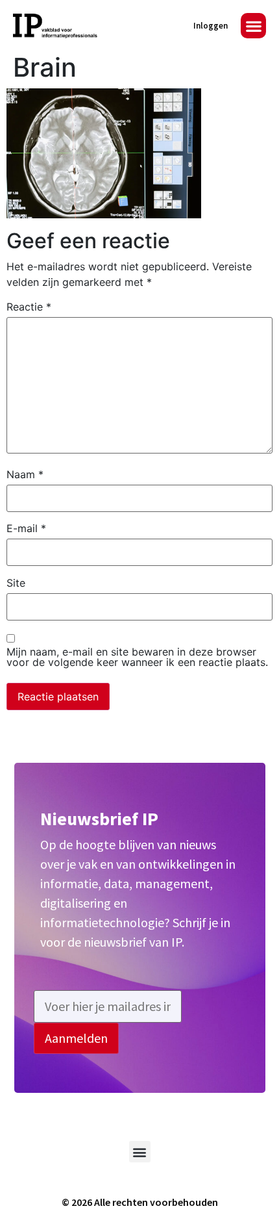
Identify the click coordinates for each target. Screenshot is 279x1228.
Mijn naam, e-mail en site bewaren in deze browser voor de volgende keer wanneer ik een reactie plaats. (137, 656)
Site (15, 583)
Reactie (28, 306)
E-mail (26, 528)
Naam (24, 474)
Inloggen (210, 25)
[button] (253, 25)
